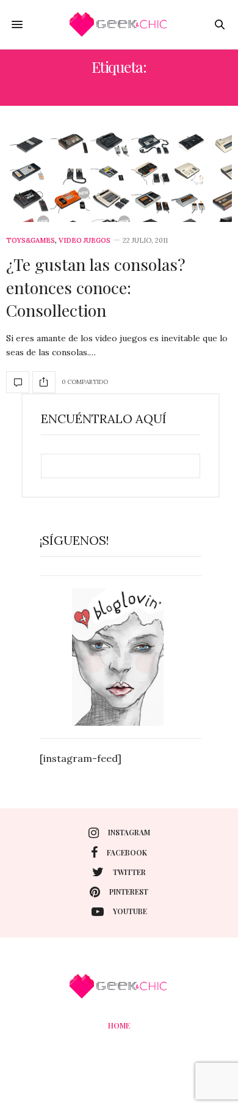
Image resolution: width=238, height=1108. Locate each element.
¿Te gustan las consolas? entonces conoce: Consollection (96, 287)
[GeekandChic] (119, 24)
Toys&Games (30, 240)
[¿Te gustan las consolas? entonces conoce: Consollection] (119, 176)
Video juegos (84, 240)
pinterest (128, 891)
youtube (130, 911)
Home (119, 1025)
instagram (129, 832)
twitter (129, 872)
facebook (127, 852)
